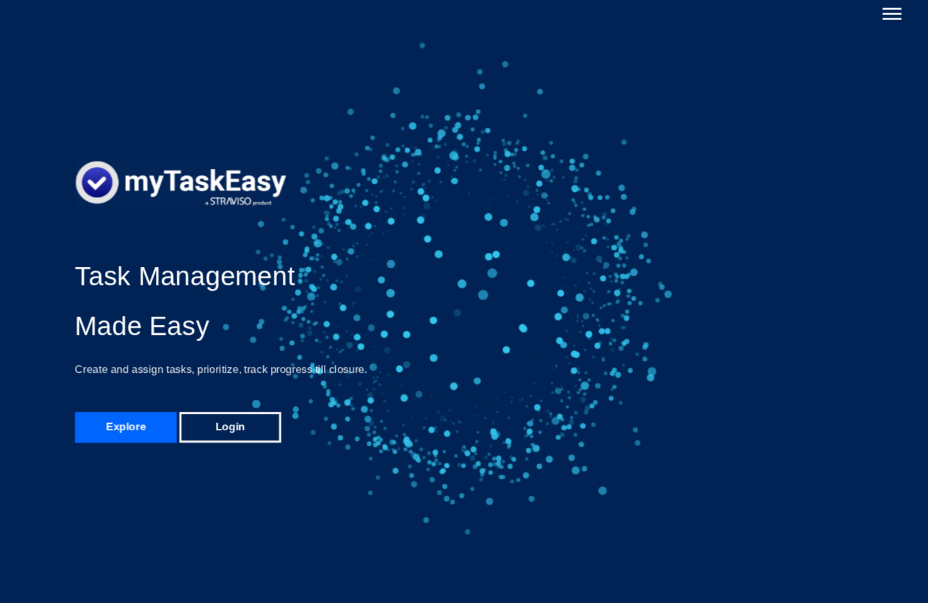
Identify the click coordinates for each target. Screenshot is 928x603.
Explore (125, 426)
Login (230, 426)
